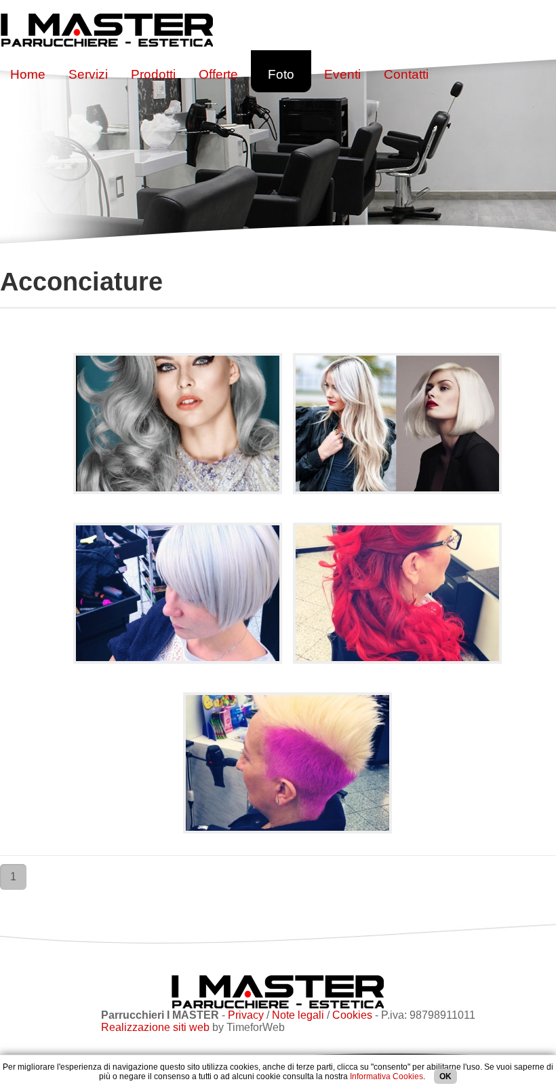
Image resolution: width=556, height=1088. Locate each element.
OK (445, 1076)
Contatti (406, 74)
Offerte (218, 74)
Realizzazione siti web (155, 1027)
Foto (281, 74)
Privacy (246, 1015)
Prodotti (153, 74)
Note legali (298, 1015)
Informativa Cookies (386, 1076)
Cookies (352, 1015)
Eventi (342, 74)
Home (27, 74)
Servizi (88, 74)
